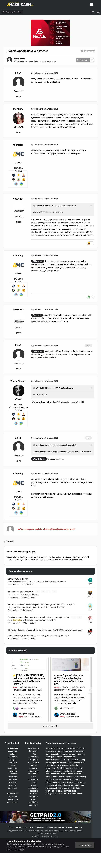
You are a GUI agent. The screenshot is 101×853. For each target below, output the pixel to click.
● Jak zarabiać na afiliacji (33, 780)
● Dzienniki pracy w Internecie (12, 760)
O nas (11, 827)
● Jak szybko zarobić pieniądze (33, 765)
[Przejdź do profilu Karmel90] (90, 605)
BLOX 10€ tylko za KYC (18, 579)
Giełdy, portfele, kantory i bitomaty (51, 607)
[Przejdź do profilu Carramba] (90, 618)
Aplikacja (29, 827)
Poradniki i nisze (19, 690)
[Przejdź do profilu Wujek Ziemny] (18, 390)
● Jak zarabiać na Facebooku (33, 788)
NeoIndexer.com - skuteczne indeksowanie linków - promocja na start (39, 617)
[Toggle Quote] (34, 206)
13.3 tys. (19, 404)
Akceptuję (85, 845)
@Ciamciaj (37, 315)
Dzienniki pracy (32, 594)
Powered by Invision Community (45, 836)
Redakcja (19, 827)
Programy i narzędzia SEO (44, 620)
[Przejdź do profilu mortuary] (18, 118)
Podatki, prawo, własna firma (43, 61)
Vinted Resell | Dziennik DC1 (21, 591)
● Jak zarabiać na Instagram (33, 757)
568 (19, 222)
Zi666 (61, 388)
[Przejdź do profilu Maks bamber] (90, 631)
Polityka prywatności (55, 827)
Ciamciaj (62, 206)
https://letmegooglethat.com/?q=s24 (67, 402)
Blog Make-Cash (60, 690)
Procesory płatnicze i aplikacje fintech (50, 582)
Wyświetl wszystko (50, 726)
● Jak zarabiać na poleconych (33, 802)
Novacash (63, 445)
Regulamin (40, 827)
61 (19, 132)
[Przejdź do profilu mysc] (15, 715)
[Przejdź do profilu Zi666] (9, 60)
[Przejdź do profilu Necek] (90, 593)
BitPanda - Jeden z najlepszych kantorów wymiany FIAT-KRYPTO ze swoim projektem (45, 630)
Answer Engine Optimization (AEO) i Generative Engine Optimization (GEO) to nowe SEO (69, 680)
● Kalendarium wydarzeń (12, 794)
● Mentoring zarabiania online (13, 751)
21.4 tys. (19, 168)
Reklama (78, 827)
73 (19, 96)
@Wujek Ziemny (39, 459)
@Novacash (38, 261)
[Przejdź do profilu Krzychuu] (90, 580)
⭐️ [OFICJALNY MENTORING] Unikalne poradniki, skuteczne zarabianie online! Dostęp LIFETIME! (29, 680)
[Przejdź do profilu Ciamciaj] (18, 154)
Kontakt (69, 827)
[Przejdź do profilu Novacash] (18, 208)
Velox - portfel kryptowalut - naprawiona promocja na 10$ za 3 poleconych (41, 604)
